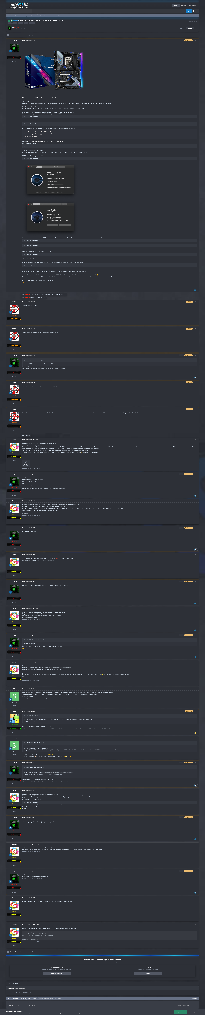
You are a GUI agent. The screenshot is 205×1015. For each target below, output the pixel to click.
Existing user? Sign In (178, 11)
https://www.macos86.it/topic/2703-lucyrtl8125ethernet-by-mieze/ (45, 141)
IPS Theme (11, 1003)
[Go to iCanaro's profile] (14, 718)
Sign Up (189, 11)
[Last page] (24, 35)
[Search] (30, 11)
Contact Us (27, 1005)
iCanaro (14, 711)
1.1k (15, 460)
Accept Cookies (181, 1012)
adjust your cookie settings (54, 1013)
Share (182, 28)
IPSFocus (17, 1003)
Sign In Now (148, 973)
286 (15, 705)
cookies (16, 1013)
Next (21, 35)
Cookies (33, 1005)
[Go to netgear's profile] (14, 309)
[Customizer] (193, 11)
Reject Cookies (193, 1012)
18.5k (14, 732)
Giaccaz (14, 439)
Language (11, 1005)
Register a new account (56, 973)
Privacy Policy (20, 1005)
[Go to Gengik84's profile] (9, 28)
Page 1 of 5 (30, 35)
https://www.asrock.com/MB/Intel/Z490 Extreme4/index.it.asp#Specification (42, 97)
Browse (175, 5)
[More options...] (195, 40)
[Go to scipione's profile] (14, 696)
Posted (28, 40)
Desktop (26, 29)
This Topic (24, 11)
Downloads (183, 5)
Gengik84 (14, 40)
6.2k (15, 322)
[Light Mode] (197, 11)
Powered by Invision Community (184, 1005)
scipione (14, 689)
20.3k (14, 61)
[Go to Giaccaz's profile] (14, 447)
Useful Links (192, 5)
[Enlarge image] (54, 70)
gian (40, 639)
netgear (14, 301)
